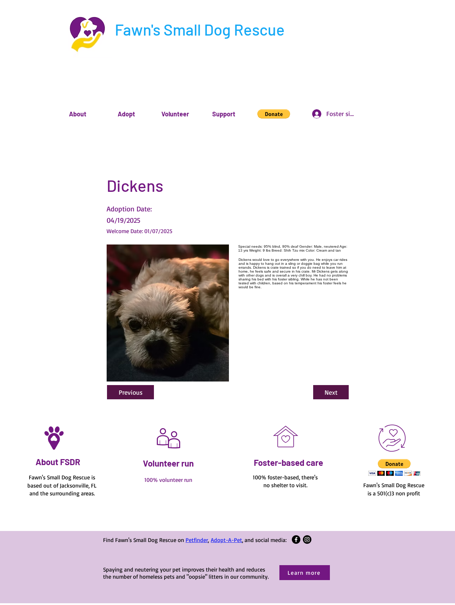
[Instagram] (307, 539)
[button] (77, 114)
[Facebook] (296, 539)
